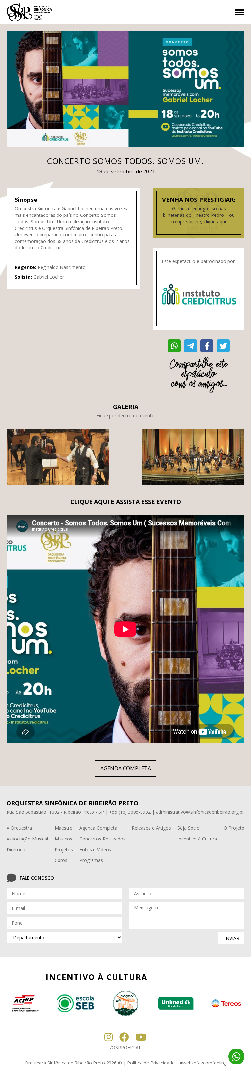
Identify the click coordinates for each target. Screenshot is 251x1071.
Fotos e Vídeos (95, 849)
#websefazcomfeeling (203, 1063)
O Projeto (234, 828)
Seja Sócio (188, 828)
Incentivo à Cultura (197, 839)
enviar (231, 938)
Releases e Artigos (151, 828)
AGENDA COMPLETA (125, 768)
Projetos (64, 849)
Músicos (63, 839)
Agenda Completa (98, 828)
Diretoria (16, 849)
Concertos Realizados (102, 839)
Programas (91, 860)
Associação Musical (27, 839)
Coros (61, 860)
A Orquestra (19, 828)
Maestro (64, 828)
